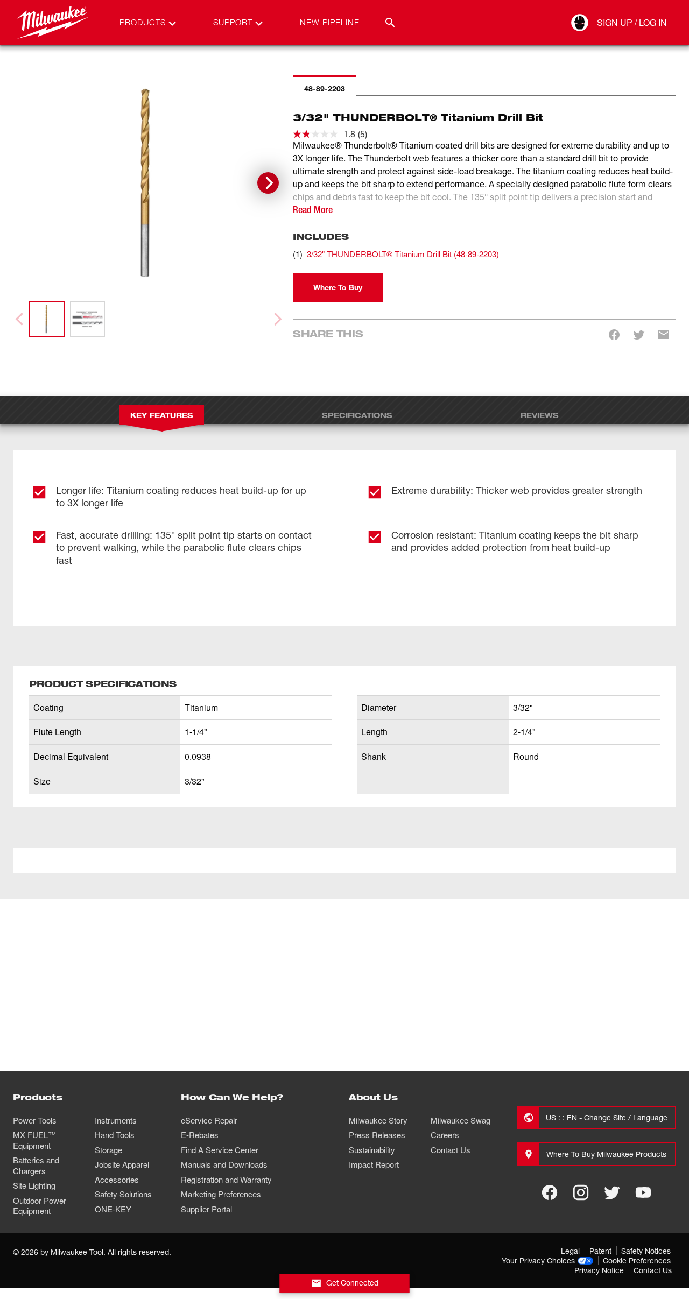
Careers (445, 1134)
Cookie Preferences (637, 1260)
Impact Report (374, 1164)
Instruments (116, 1120)
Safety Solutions (123, 1194)
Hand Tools (115, 1134)
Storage (108, 1150)
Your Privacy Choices (538, 1260)
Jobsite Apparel (122, 1164)
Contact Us (450, 1150)
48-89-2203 (324, 88)
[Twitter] (612, 1192)
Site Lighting (34, 1185)
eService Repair (209, 1120)
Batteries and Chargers (36, 1165)
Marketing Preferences (221, 1194)
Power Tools (35, 1120)
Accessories (117, 1179)
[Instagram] (581, 1192)
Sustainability (372, 1150)
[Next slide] (268, 183)
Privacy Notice (599, 1270)
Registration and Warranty (226, 1179)
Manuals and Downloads (224, 1164)
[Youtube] (643, 1192)
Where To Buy (337, 287)
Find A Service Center (219, 1150)
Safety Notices (646, 1250)
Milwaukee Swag (460, 1120)
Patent (600, 1250)
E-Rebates (200, 1134)
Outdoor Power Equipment (39, 1206)
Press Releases (377, 1134)
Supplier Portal (206, 1209)
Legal (570, 1250)
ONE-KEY (113, 1209)
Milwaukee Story (378, 1120)
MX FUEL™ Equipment (34, 1140)
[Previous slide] (20, 319)
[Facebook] (549, 1192)
